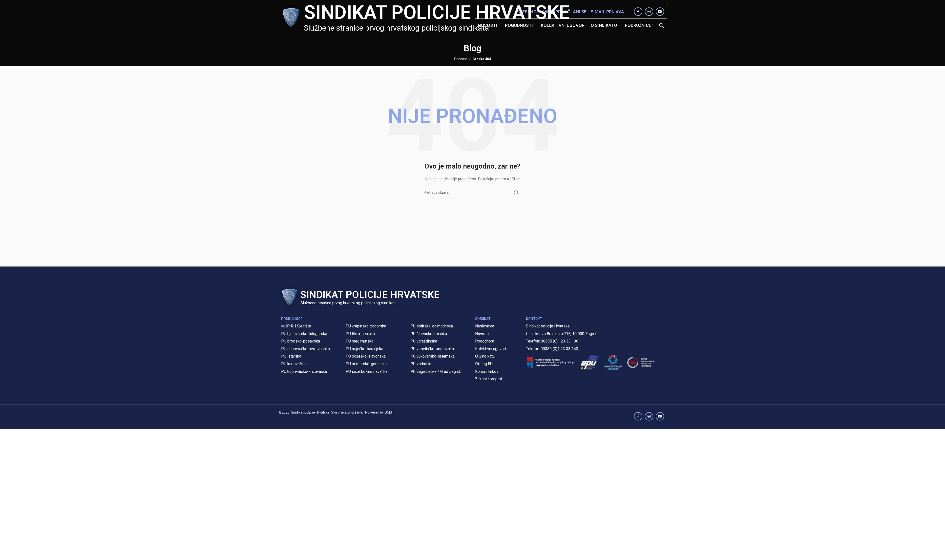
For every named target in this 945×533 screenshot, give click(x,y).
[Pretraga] (662, 25)
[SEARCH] (516, 192)
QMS (388, 412)
